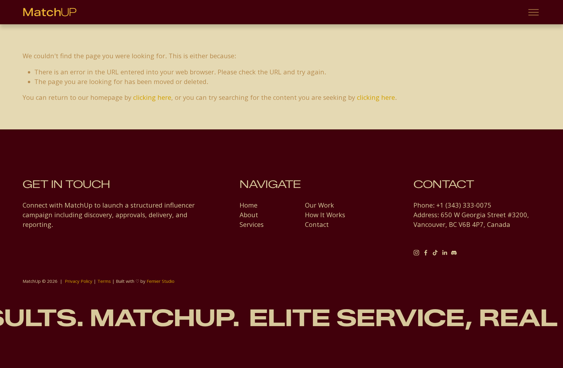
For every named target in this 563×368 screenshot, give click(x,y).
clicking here (152, 97)
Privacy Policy (78, 281)
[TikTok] (435, 253)
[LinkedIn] (444, 253)
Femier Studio (160, 281)
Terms (104, 281)
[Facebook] (426, 253)
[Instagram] (416, 253)
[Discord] (454, 253)
